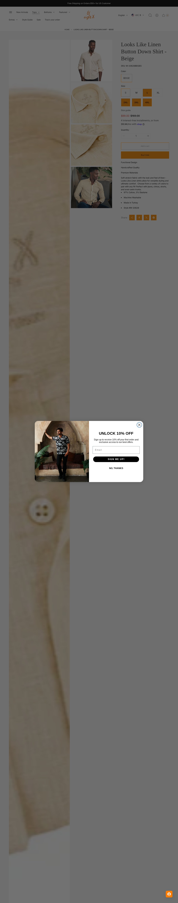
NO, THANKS (116, 468)
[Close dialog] (139, 424)
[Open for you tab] (169, 894)
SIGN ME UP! (116, 459)
